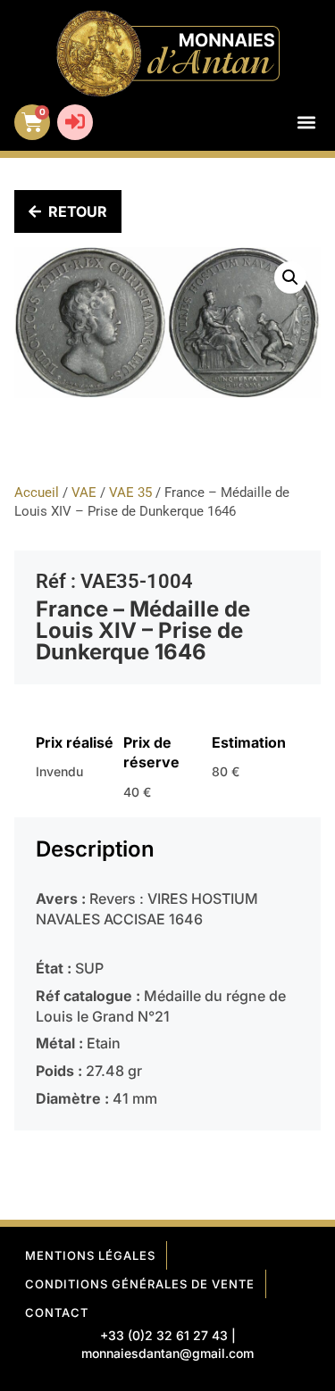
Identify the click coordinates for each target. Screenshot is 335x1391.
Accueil (36, 492)
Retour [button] (77, 211)
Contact (56, 1312)
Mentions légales (90, 1255)
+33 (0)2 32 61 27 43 (164, 1335)
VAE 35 (130, 492)
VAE (83, 492)
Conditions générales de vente (140, 1284)
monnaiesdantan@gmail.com (167, 1353)
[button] (306, 122)
